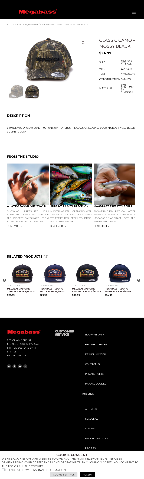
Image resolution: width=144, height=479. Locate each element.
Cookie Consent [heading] (72, 455)
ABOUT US (91, 409)
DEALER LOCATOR (95, 354)
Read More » (14, 226)
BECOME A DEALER (96, 344)
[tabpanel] (28, 196)
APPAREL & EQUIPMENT (25, 24)
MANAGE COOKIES (95, 383)
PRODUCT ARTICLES (96, 438)
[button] (133, 12)
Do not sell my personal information (35, 470)
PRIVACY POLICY (94, 374)
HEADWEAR (46, 24)
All (9, 24)
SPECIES (90, 428)
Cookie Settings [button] (64, 474)
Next (138, 280)
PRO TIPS (90, 448)
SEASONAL (91, 418)
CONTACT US (92, 364)
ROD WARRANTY (94, 334)
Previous (4, 280)
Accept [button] (87, 474)
